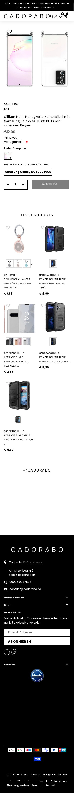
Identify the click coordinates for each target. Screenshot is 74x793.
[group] (19, 238)
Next (31, 264)
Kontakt (50, 785)
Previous (7, 264)
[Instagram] (14, 652)
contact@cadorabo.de (25, 589)
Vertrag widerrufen (22, 785)
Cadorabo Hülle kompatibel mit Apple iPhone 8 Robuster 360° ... (19, 437)
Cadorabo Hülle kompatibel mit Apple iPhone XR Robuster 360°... (52, 281)
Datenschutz (59, 781)
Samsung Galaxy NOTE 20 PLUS (28, 172)
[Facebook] (7, 652)
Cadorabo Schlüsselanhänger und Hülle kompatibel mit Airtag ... (17, 281)
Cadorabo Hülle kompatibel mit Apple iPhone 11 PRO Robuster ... (54, 357)
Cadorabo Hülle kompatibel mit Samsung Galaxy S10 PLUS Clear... (16, 359)
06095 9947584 (20, 582)
